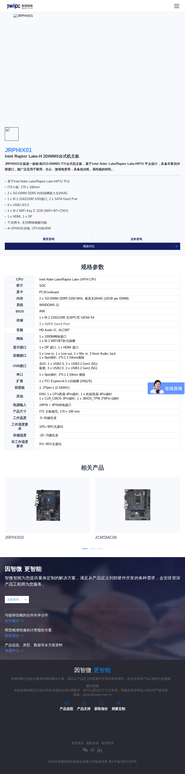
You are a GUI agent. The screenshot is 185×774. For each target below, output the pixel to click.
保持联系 (107, 743)
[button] (92, 123)
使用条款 (77, 743)
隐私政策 (92, 743)
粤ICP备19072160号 (123, 761)
